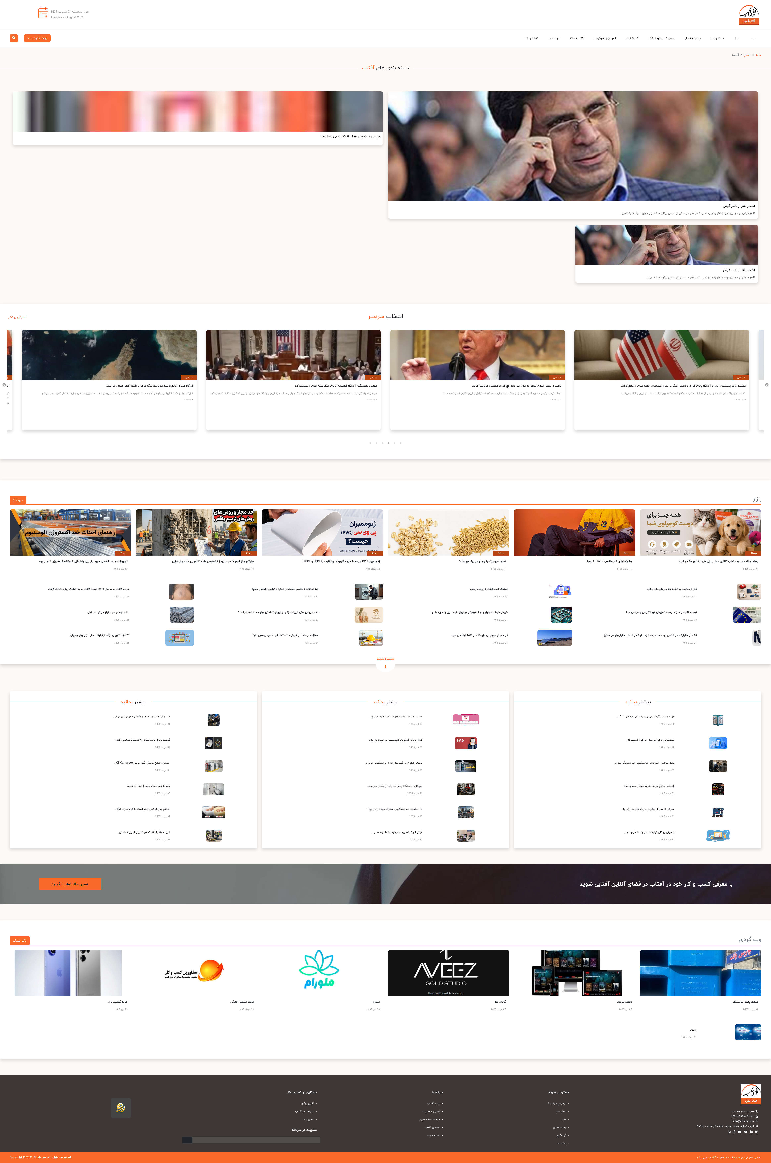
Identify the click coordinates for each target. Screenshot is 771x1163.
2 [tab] (376, 443)
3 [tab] (382, 443)
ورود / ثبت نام (37, 38)
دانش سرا (717, 38)
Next (4, 385)
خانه (753, 38)
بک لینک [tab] (19, 940)
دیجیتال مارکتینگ (661, 38)
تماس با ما (531, 38)
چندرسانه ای (692, 38)
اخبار (737, 38)
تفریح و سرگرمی (605, 38)
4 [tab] (389, 443)
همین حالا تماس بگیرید (70, 884)
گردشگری (632, 38)
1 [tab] (370, 443)
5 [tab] (395, 443)
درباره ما (553, 38)
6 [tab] (401, 443)
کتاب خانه (576, 38)
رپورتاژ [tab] (18, 500)
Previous (767, 385)
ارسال (187, 1140)
